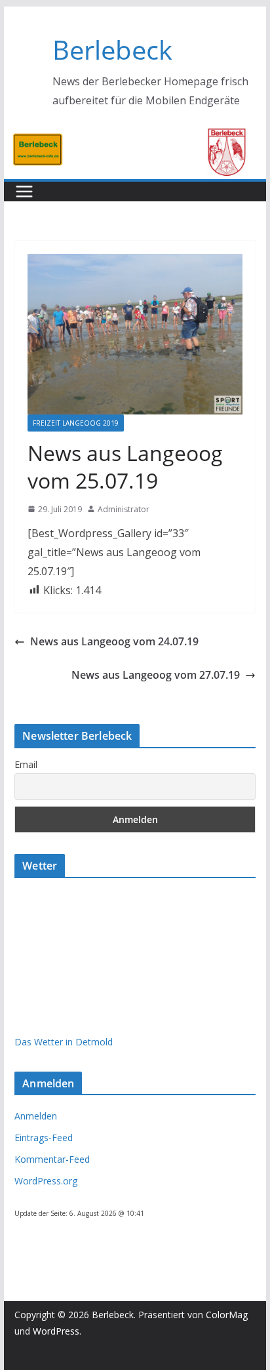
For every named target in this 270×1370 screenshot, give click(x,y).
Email (25, 764)
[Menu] (24, 191)
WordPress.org (45, 1181)
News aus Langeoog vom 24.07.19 (114, 641)
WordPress (56, 1331)
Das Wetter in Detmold (63, 1042)
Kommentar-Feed (52, 1159)
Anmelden (35, 1116)
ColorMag (227, 1314)
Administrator (123, 509)
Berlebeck (112, 49)
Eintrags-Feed (43, 1137)
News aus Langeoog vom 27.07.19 (155, 675)
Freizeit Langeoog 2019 (76, 423)
